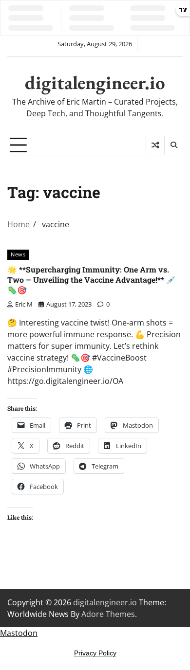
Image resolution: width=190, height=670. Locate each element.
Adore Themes (108, 614)
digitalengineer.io (95, 82)
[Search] (173, 145)
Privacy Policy (95, 653)
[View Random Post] (155, 145)
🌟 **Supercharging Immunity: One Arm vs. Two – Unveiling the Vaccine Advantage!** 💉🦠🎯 (91, 279)
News (18, 254)
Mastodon (19, 633)
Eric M (24, 304)
